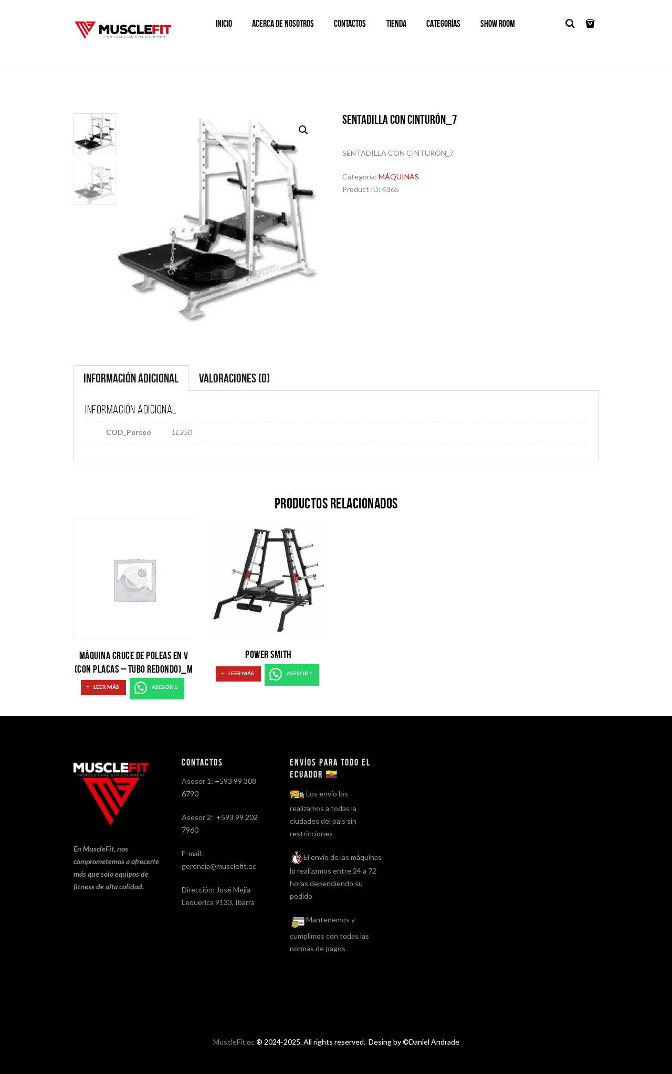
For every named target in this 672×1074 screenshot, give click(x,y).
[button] (303, 130)
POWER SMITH (268, 654)
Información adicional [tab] (130, 378)
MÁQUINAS (399, 176)
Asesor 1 (164, 687)
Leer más (106, 687)
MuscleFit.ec (234, 1041)
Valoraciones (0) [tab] (234, 378)
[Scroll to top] (338, 1054)
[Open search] (569, 23)
